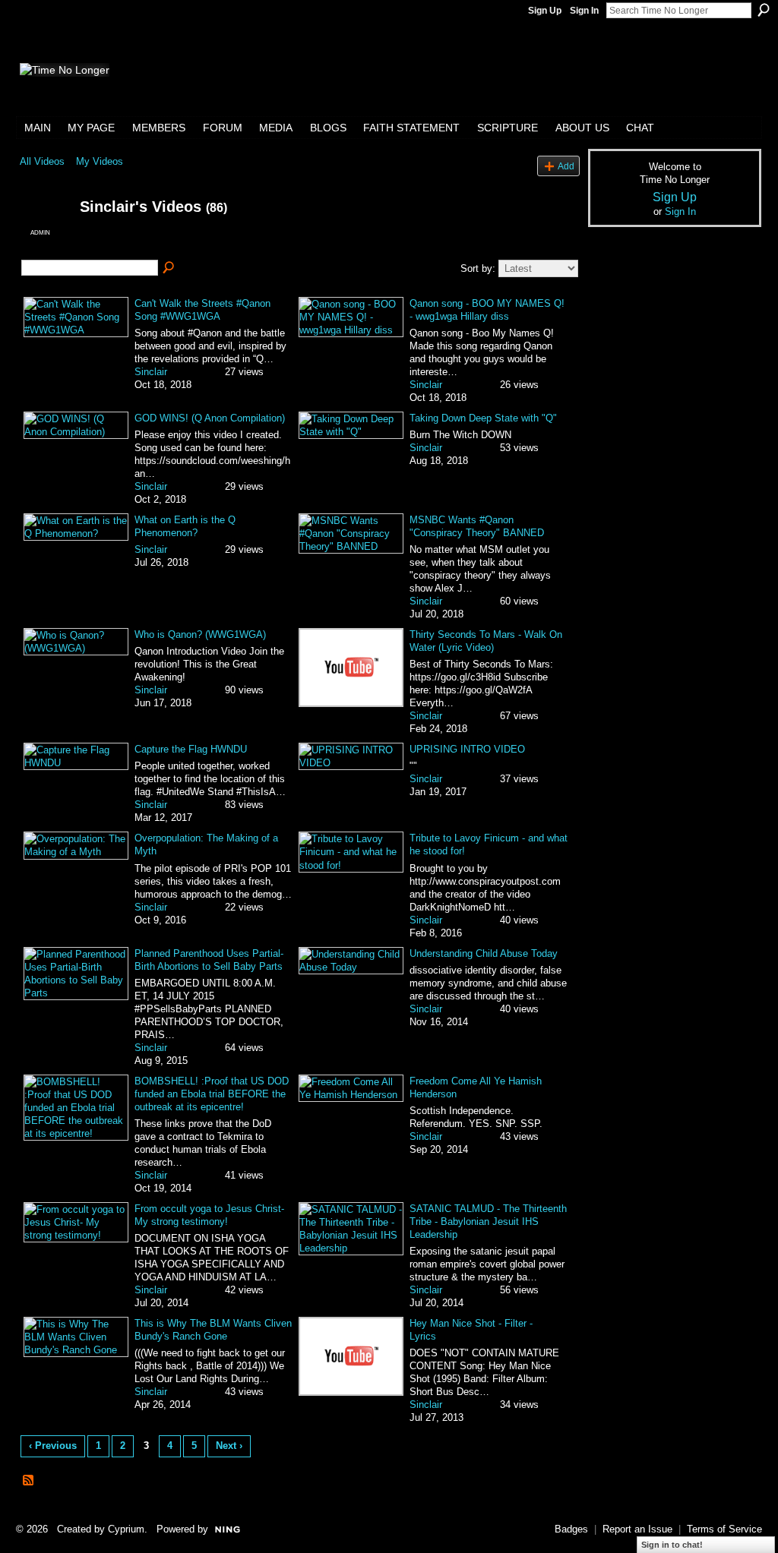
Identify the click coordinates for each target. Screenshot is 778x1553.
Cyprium (126, 1529)
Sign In (584, 10)
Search (763, 10)
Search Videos (169, 268)
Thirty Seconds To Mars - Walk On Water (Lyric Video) (486, 641)
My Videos (99, 161)
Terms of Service (724, 1529)
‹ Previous (53, 1445)
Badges (571, 1529)
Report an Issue (637, 1529)
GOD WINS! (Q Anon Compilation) (209, 418)
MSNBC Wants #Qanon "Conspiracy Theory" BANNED (477, 526)
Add (566, 166)
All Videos (42, 161)
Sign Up (544, 10)
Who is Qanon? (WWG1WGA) (200, 634)
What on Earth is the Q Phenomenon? (185, 526)
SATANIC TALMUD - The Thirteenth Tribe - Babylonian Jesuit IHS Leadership (488, 1221)
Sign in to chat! (672, 1544)
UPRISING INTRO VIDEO (467, 749)
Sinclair (150, 371)
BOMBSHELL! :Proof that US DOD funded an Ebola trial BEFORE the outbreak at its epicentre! (211, 1094)
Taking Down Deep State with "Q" (483, 418)
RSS (29, 1481)
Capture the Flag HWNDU (190, 749)
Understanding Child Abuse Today (484, 953)
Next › (229, 1445)
